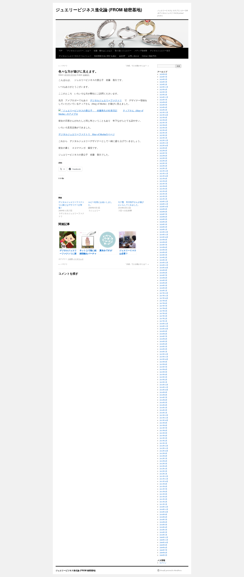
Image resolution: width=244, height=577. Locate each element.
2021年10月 (164, 176)
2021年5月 (163, 189)
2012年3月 (163, 468)
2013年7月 (163, 428)
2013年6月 (163, 430)
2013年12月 (164, 415)
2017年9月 (163, 301)
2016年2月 (163, 349)
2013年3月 (163, 438)
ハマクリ (62, 65)
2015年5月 (163, 372)
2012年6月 (163, 461)
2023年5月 (163, 128)
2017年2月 (163, 318)
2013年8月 (163, 425)
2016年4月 (163, 344)
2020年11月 (164, 204)
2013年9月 (163, 423)
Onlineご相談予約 (149, 56)
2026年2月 (163, 84)
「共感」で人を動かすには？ (137, 65)
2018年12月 (164, 262)
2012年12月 (164, 446)
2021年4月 (163, 191)
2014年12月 (164, 384)
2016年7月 (163, 336)
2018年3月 (163, 285)
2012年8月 (163, 456)
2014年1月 (163, 412)
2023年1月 (163, 138)
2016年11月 (164, 326)
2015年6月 (163, 369)
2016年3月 (163, 346)
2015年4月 (163, 374)
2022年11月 (164, 143)
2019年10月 (164, 237)
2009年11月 (164, 540)
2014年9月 (163, 392)
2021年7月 (163, 183)
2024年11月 (164, 97)
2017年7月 (163, 306)
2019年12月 (164, 232)
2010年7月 (163, 519)
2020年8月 (163, 211)
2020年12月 (164, 201)
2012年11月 (164, 448)
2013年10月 (164, 420)
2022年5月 (163, 158)
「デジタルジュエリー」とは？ (78, 50)
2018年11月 (164, 265)
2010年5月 (163, 524)
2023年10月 (164, 115)
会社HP (122, 56)
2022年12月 (164, 140)
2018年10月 (164, 267)
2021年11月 (164, 173)
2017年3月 (163, 316)
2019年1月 (163, 260)
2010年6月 (163, 522)
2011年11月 (164, 479)
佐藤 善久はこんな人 (103, 50)
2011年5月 (163, 494)
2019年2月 (163, 257)
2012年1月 (163, 474)
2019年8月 (163, 242)
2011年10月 (164, 481)
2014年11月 (164, 387)
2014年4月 (163, 405)
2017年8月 (163, 303)
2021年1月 (163, 199)
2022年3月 (163, 163)
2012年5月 (163, 463)
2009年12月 (164, 537)
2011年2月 (163, 502)
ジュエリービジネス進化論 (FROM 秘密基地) (99, 10)
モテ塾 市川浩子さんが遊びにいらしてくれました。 (131, 203)
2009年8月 (163, 547)
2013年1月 (163, 443)
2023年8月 (163, 120)
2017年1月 (163, 321)
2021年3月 (163, 194)
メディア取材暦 (140, 50)
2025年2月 (163, 94)
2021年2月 (163, 196)
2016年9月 (163, 331)
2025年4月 (163, 89)
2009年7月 (163, 550)
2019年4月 (163, 252)
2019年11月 (164, 234)
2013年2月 (163, 440)
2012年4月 (163, 466)
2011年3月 (163, 499)
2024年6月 (163, 102)
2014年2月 (163, 410)
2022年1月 (163, 168)
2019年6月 (163, 247)
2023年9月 (163, 117)
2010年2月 (163, 532)
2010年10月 (164, 512)
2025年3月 (163, 92)
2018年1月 (163, 290)
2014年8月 (163, 395)
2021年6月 (163, 186)
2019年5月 (163, 250)
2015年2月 (163, 379)
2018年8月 (163, 273)
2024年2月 (163, 110)
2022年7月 (163, 153)
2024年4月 (163, 107)
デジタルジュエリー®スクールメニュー (75, 56)
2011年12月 (164, 476)
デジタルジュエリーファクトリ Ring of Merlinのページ (86, 134)
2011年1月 (163, 504)
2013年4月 (163, 435)
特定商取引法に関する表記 (105, 56)
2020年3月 (163, 224)
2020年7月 (163, 214)
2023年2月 (163, 135)
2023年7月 (163, 122)
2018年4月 (163, 283)
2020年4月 (163, 222)
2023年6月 (163, 125)
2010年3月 (163, 530)
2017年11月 (164, 295)
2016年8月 (163, 334)
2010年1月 (163, 535)
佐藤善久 (86, 75)
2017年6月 (163, 308)
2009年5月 (163, 555)
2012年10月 (164, 451)
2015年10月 (164, 359)
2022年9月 (163, 148)
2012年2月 (163, 471)
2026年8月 (163, 74)
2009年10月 (164, 542)
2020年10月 (164, 206)
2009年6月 (163, 552)
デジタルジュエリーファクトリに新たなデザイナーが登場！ (71, 205)
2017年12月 (164, 293)
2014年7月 (163, 397)
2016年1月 (163, 351)
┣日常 (70, 259)
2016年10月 (164, 329)
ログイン (163, 563)
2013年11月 (164, 418)
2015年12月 (164, 354)
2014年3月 (163, 407)
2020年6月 (163, 217)
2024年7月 (163, 100)
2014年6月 (163, 400)
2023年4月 (163, 130)
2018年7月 (163, 275)
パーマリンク (78, 259)
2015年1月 (163, 382)
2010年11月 (164, 509)
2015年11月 (164, 357)
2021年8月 (163, 181)
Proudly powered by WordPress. (171, 570)
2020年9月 (163, 209)
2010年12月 (164, 507)
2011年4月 (163, 496)
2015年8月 (163, 364)
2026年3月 (163, 82)
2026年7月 (163, 77)
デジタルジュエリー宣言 (160, 50)
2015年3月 (163, 377)
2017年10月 (164, 298)
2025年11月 (164, 87)
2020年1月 (163, 229)
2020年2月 (163, 227)
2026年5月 (163, 79)
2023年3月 (163, 133)
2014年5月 (163, 402)
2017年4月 (163, 313)
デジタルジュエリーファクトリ (106, 100)
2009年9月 (163, 545)
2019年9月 (163, 239)
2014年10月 (164, 390)
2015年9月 (163, 362)
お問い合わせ (133, 56)
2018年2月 (163, 288)
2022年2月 (163, 166)
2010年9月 (163, 514)
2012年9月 (163, 453)
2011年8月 (163, 486)
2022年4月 (163, 161)
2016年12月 (164, 323)
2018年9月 (163, 270)
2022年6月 (163, 155)
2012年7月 (163, 458)
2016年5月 (163, 341)
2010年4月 (163, 527)
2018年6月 (163, 278)
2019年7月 (163, 245)
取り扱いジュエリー (123, 50)
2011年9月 (163, 484)
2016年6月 (163, 339)
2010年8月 (163, 517)
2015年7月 (163, 367)
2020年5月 (163, 219)
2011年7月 (163, 489)
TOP (60, 50)
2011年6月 (163, 491)
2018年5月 (163, 280)
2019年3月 (163, 255)
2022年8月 (163, 150)
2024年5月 (163, 105)
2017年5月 (163, 311)
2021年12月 (164, 171)
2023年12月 (164, 112)
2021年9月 (163, 178)
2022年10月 (164, 145)
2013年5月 (163, 433)
